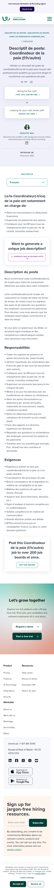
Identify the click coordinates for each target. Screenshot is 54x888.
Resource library (29, 679)
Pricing (6, 673)
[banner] (27, 251)
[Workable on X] (30, 761)
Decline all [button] (36, 884)
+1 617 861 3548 (27, 743)
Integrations (8, 691)
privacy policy (14, 849)
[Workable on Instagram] (36, 761)
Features (7, 679)
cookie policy (40, 873)
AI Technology (9, 685)
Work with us (9, 715)
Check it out (27, 9)
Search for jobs (29, 691)
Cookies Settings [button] (27, 878)
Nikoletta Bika (27, 133)
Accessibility (9, 727)
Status (6, 733)
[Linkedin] (26, 143)
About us (7, 709)
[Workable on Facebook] (16, 761)
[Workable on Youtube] (23, 761)
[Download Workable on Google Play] (20, 781)
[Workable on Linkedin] (10, 761)
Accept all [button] (18, 883)
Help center (27, 673)
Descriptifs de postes (15, 33)
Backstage (8, 721)
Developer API (28, 685)
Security (7, 697)
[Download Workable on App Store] (20, 771)
